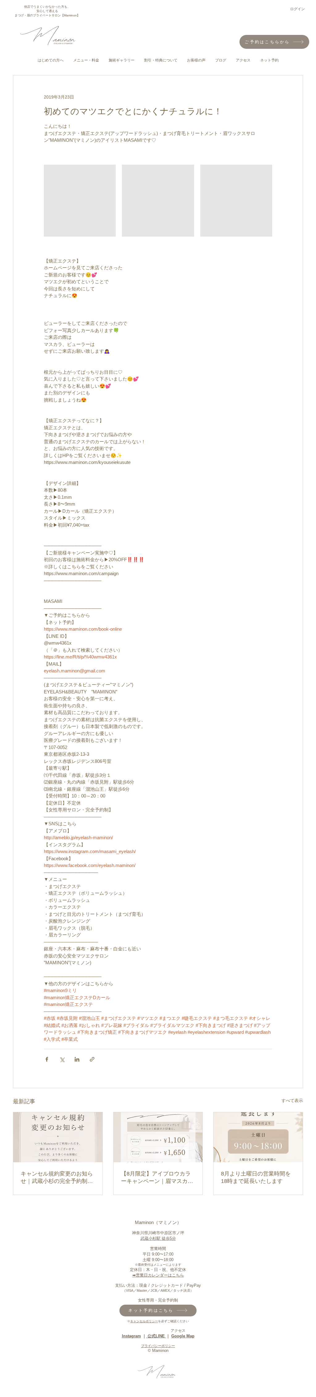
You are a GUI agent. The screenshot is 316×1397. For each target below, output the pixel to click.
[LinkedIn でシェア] (77, 1059)
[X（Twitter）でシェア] (62, 1059)
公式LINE (156, 1336)
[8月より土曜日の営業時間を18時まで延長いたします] (258, 1137)
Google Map (182, 1336)
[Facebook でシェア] (47, 1059)
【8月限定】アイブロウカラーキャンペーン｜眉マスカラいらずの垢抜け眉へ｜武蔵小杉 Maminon (157, 1178)
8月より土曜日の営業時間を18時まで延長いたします (256, 1177)
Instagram (131, 1336)
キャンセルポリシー (144, 1321)
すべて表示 (292, 1100)
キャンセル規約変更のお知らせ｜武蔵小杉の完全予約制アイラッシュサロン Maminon (57, 1178)
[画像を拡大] (80, 201)
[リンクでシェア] (92, 1059)
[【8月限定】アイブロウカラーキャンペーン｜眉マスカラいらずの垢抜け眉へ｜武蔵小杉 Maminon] (158, 1137)
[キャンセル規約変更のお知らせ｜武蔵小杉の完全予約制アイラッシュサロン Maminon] (57, 1137)
